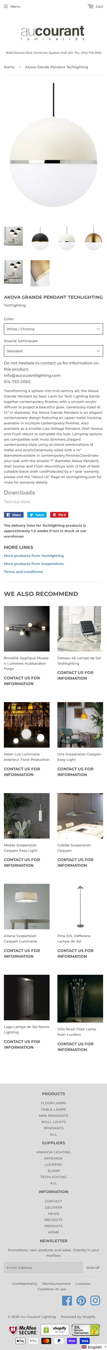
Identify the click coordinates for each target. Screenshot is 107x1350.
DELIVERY (53, 1207)
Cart (99, 6)
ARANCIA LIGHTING (53, 1152)
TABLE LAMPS (53, 1109)
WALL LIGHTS (53, 1122)
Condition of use (51, 1289)
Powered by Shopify (78, 1317)
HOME (53, 1232)
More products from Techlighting (34, 556)
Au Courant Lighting (38, 1317)
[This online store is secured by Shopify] (55, 1335)
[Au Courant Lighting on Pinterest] (81, 1303)
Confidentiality (24, 1284)
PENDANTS (54, 1128)
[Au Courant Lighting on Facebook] (67, 1303)
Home (9, 67)
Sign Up (93, 1268)
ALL (53, 1134)
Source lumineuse (21, 341)
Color (9, 319)
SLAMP (54, 1171)
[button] (94, 1347)
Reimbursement (56, 1284)
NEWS (53, 1213)
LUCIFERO (53, 1164)
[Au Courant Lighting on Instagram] (95, 1303)
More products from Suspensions (34, 564)
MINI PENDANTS (53, 1116)
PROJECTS (53, 1220)
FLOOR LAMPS (53, 1103)
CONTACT (53, 1201)
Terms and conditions (23, 572)
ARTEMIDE (53, 1158)
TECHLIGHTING (53, 1177)
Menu (15, 6)
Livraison (83, 1284)
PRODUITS (53, 1226)
